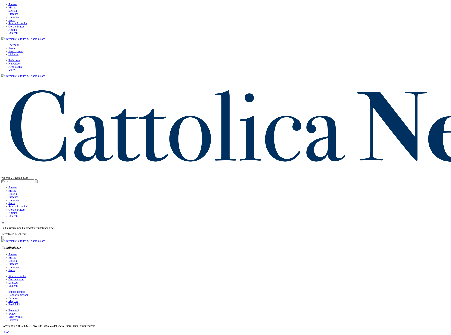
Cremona (13, 17)
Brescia (12, 10)
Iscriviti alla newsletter (13, 233)
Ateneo (12, 4)
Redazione (14, 60)
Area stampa (15, 66)
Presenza (13, 298)
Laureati (13, 282)
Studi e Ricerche (17, 23)
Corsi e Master (16, 26)
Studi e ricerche (17, 276)
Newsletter (14, 63)
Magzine (13, 301)
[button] (2, 222)
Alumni (12, 29)
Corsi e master (16, 279)
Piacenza (13, 13)
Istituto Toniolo (16, 291)
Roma (11, 20)
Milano (12, 7)
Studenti (13, 32)
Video (11, 69)
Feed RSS (14, 304)
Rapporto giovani (18, 294)
